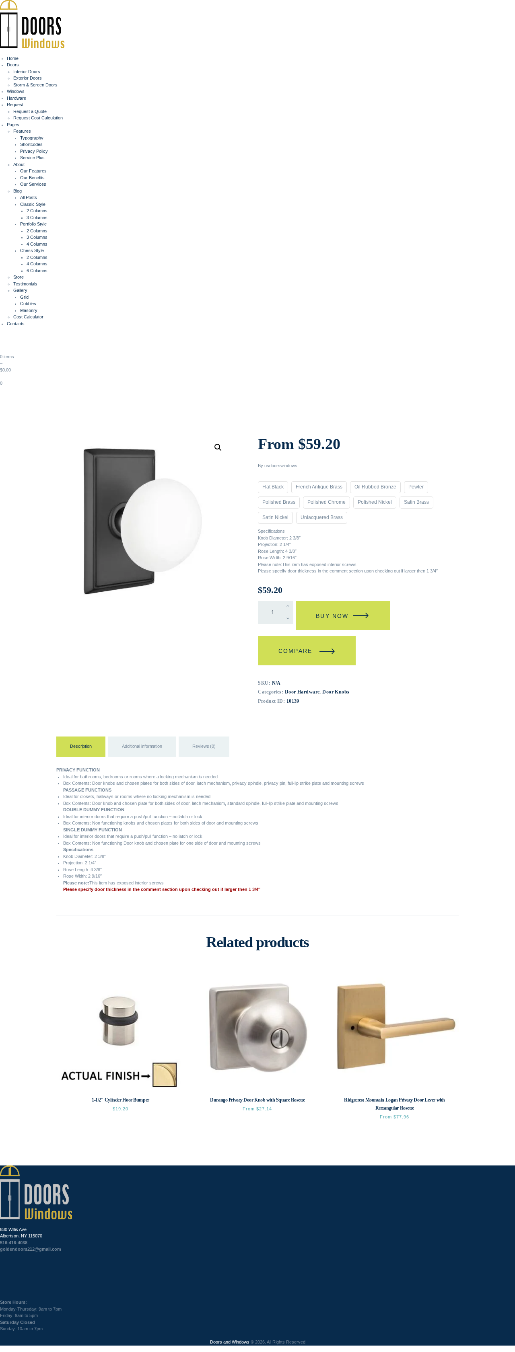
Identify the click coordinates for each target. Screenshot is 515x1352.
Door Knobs (335, 692)
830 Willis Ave (13, 1229)
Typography (31, 137)
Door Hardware (302, 692)
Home (13, 58)
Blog (17, 191)
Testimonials (25, 283)
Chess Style (32, 250)
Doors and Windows (229, 1342)
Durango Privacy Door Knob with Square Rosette (257, 1100)
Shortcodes (31, 144)
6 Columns (37, 270)
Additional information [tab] (142, 746)
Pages (13, 124)
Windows (16, 91)
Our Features (33, 170)
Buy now (332, 616)
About (19, 164)
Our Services (33, 184)
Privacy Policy (34, 151)
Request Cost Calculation (38, 117)
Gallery (20, 290)
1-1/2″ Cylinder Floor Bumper (120, 1100)
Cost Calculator (28, 316)
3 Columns (37, 217)
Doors (13, 64)
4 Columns (37, 244)
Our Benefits (32, 177)
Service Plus (32, 157)
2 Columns (37, 210)
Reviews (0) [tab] (204, 746)
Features (22, 131)
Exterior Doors (27, 78)
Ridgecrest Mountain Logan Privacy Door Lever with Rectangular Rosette (394, 1103)
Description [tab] (81, 746)
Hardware (16, 98)
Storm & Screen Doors (35, 84)
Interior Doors (26, 71)
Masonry (28, 310)
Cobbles (28, 303)
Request (15, 104)
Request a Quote (30, 111)
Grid (24, 297)
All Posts (28, 197)
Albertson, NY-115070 (21, 1235)
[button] (218, 447)
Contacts (16, 323)
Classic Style (32, 204)
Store (18, 277)
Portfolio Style (33, 224)
